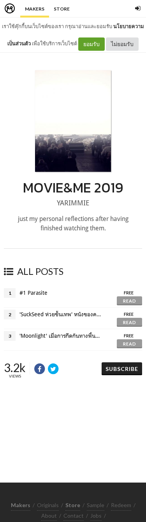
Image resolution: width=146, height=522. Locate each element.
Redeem (121, 505)
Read (129, 300)
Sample (95, 505)
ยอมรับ (91, 44)
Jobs (96, 515)
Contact (73, 515)
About (49, 515)
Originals (48, 505)
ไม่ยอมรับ (122, 44)
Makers (34, 9)
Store (62, 9)
